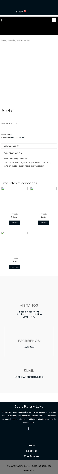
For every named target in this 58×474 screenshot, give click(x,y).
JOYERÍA (11, 41)
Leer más (15, 222)
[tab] (29, 146)
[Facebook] (23, 434)
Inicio (3, 41)
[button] (54, 20)
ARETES (20, 41)
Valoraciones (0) (11, 146)
